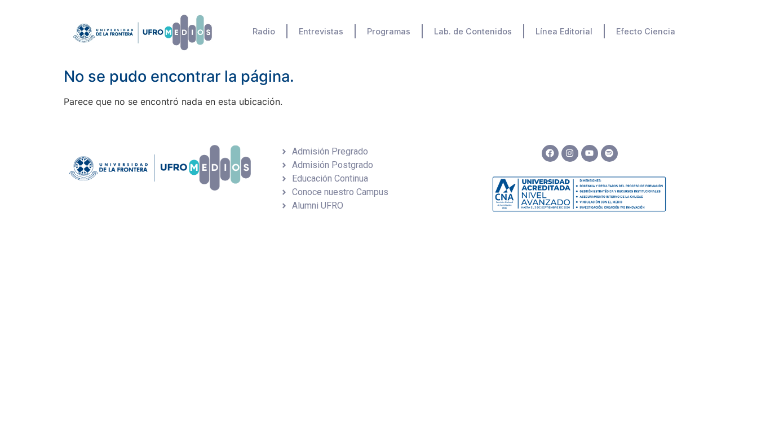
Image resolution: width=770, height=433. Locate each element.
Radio (264, 31)
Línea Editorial (564, 31)
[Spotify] (609, 153)
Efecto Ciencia (645, 31)
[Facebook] (550, 153)
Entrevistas (321, 31)
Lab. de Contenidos (473, 31)
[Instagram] (569, 153)
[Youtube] (589, 153)
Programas (388, 31)
